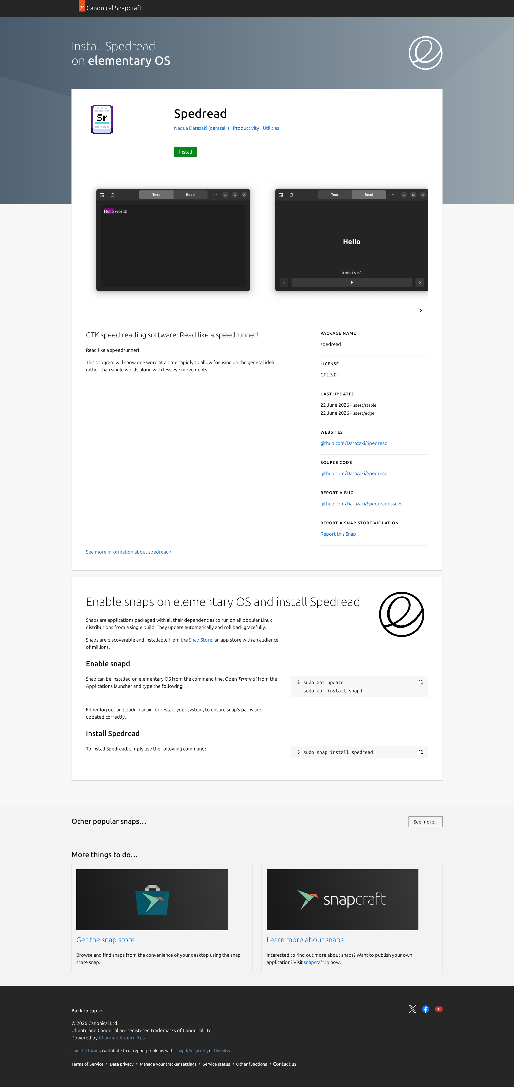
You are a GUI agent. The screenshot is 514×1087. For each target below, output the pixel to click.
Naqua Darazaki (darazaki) (202, 128)
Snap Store (200, 639)
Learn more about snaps (305, 940)
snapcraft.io (316, 962)
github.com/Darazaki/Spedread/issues (361, 503)
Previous (404, 310)
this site (221, 1050)
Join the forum (85, 1050)
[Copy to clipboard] (420, 682)
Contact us (284, 1063)
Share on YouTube (439, 1009)
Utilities (271, 128)
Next (420, 310)
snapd (181, 1050)
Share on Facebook (425, 1009)
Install (185, 151)
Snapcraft (198, 1050)
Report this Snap (338, 533)
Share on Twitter (412, 1009)
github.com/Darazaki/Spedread (354, 443)
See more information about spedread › (128, 551)
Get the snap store (105, 940)
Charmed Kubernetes (122, 1037)
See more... (425, 821)
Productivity (246, 128)
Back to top (84, 1010)
